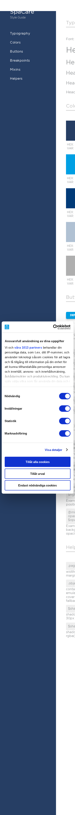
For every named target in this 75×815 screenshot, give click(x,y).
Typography (20, 33)
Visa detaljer (53, 449)
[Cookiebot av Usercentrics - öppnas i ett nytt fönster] (53, 327)
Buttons (16, 51)
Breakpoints (20, 60)
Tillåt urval (37, 473)
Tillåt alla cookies (38, 462)
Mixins (15, 69)
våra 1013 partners (28, 347)
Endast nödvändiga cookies (37, 485)
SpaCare (22, 12)
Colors (15, 42)
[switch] (64, 408)
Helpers (16, 78)
